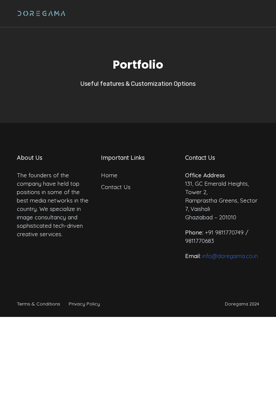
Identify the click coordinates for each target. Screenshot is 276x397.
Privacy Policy (84, 304)
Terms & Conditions (38, 304)
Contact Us (116, 186)
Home (109, 175)
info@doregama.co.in (230, 255)
